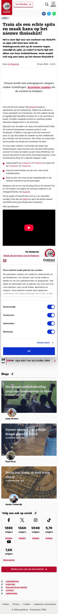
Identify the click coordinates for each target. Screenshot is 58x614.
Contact (10, 590)
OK (29, 351)
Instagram (26, 163)
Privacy (16, 604)
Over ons (10, 584)
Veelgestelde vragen (16, 587)
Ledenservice (12, 581)
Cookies (26, 604)
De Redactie (13, 64)
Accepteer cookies (39, 87)
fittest (25, 199)
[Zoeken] (47, 4)
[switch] (51, 315)
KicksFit (32, 107)
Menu (53, 6)
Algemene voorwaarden (45, 604)
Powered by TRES (38, 610)
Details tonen (43, 342)
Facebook (38, 163)
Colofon (5, 604)
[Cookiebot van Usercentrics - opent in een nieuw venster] (43, 260)
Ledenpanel (12, 593)
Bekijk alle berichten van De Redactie (21, 256)
